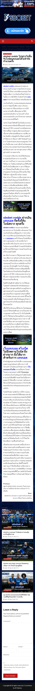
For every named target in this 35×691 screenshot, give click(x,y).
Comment (7, 621)
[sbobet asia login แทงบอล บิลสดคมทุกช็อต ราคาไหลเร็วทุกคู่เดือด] (17, 550)
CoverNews (28, 685)
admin (6, 64)
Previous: (16, 487)
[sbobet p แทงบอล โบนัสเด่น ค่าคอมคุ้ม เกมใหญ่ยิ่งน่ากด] (17, 519)
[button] (4, 41)
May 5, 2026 (12, 599)
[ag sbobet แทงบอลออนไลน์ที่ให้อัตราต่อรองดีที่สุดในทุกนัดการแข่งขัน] (17, 582)
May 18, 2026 (13, 568)
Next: (18, 496)
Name (5, 646)
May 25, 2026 (13, 536)
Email (20, 646)
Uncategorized (7, 53)
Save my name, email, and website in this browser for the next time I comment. (16, 667)
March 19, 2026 (14, 64)
